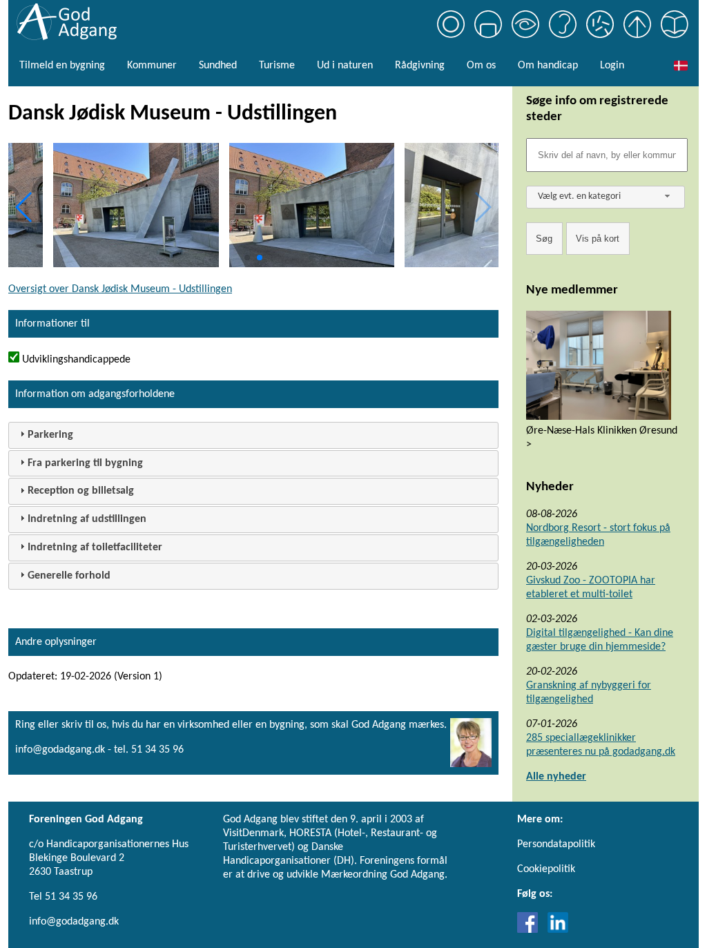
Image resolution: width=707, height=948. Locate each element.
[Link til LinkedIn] (558, 930)
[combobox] (605, 197)
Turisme (277, 65)
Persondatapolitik (556, 844)
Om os (481, 65)
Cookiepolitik (546, 869)
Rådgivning (420, 65)
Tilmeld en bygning (62, 65)
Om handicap (548, 65)
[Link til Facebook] (531, 930)
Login (612, 65)
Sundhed (218, 65)
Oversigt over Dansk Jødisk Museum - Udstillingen (120, 289)
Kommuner (152, 65)
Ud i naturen (345, 65)
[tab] (253, 435)
